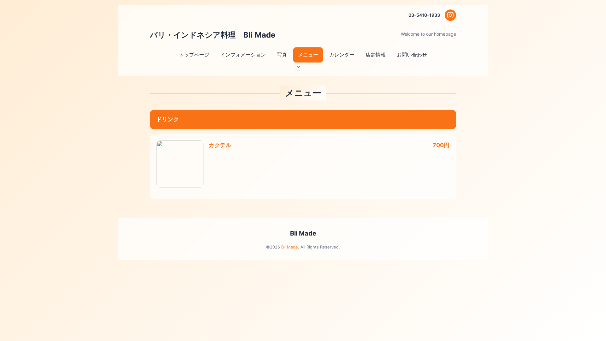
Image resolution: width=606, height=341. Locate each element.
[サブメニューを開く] (298, 67)
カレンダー (341, 54)
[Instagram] (450, 15)
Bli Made (303, 233)
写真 (282, 54)
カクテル (220, 145)
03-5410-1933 (424, 15)
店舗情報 (375, 54)
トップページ (194, 54)
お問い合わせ (412, 54)
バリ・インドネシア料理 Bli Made (217, 34)
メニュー (308, 54)
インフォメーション (243, 54)
